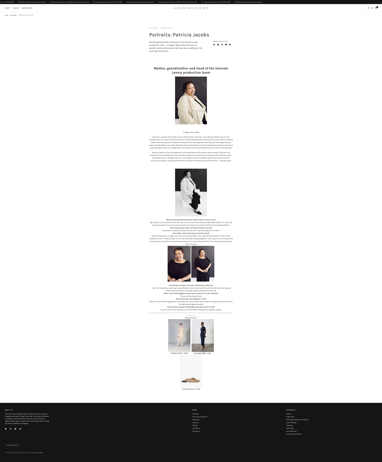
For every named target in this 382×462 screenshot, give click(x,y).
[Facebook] (214, 44)
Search (288, 414)
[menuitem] (8, 8)
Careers (195, 425)
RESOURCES (291, 410)
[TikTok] (21, 429)
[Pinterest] (222, 44)
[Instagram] (12, 429)
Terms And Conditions (294, 434)
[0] (375, 8)
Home (6, 15)
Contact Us (196, 431)
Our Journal (13, 15)
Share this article (220, 41)
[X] (218, 44)
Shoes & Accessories (199, 417)
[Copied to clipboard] (230, 44)
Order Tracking (291, 422)
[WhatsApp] (226, 44)
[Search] (372, 8)
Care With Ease (291, 431)
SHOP (7, 8)
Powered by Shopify (37, 452)
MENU (194, 410)
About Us (195, 422)
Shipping (289, 425)
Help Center (290, 417)
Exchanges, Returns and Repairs (297, 420)
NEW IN (16, 8)
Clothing (195, 414)
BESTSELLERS (27, 8)
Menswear (196, 420)
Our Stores (196, 428)
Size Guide (290, 428)
